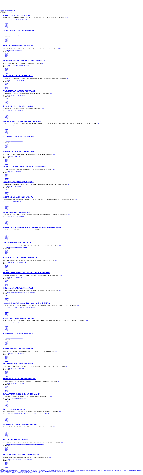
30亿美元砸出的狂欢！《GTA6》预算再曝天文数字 (18, 333)
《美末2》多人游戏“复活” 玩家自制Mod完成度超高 (18, 45)
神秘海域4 (24, 95)
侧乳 (133, 470)
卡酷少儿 (81, 470)
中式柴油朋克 (105, 470)
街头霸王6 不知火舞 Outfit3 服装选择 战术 (32, 470)
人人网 (6, 27)
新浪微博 (6, 24)
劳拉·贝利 (13, 201)
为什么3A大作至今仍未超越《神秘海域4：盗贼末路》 (18, 318)
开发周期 (22, 19)
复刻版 (14, 80)
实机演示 (14, 216)
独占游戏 (17, 247)
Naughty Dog (13, 292)
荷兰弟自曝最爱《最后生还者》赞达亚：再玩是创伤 (18, 106)
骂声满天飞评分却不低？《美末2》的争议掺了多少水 (18, 30)
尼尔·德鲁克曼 (13, 95)
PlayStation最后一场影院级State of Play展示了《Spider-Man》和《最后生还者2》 (27, 303)
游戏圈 (18, 186)
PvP (15, 171)
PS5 (15, 262)
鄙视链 (15, 186)
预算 (14, 338)
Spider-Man (22, 65)
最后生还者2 (8, 19)
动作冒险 (22, 216)
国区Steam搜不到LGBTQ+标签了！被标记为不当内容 (19, 151)
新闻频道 (5, 10)
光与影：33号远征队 (15, 413)
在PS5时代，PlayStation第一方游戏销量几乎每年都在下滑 (20, 257)
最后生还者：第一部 (15, 459)
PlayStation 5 (20, 292)
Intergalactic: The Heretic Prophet (29, 292)
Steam (12, 141)
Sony (17, 292)
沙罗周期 (14, 353)
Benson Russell (29, 459)
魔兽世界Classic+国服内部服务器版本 (24, 471)
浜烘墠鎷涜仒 (8, 472)
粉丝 (20, 186)
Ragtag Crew (37, 471)
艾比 (16, 201)
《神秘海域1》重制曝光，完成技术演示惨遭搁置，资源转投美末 (22, 121)
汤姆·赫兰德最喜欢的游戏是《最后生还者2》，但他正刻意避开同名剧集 (24, 60)
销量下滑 (20, 247)
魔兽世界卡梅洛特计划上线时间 (68, 471)
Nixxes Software (21, 80)
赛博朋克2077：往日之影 (34, 444)
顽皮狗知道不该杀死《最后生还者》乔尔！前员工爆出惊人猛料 (21, 394)
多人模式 (12, 50)
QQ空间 (6, 23)
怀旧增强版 (124, 470)
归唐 (12, 216)
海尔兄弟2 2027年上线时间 (88, 470)
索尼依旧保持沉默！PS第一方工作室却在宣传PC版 (18, 76)
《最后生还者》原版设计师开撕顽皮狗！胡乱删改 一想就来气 (21, 454)
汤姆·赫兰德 (17, 65)
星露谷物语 (41, 444)
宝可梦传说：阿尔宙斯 (15, 444)
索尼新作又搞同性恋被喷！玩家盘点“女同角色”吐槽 (18, 348)
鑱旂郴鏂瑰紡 (26, 472)
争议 (14, 35)
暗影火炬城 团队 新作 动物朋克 (9, 470)
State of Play (13, 307)
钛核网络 (52, 470)
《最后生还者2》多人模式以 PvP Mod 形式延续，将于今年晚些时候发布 (24, 167)
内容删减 (25, 19)
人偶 (20, 201)
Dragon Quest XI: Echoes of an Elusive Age (36, 413)
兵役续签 (140, 470)
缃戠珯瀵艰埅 (38, 472)
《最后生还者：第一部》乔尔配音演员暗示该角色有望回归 (20, 424)
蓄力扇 (13, 471)
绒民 (16, 471)
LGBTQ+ (17, 141)
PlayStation (13, 247)
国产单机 (18, 216)
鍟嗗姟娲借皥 (20, 472)
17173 (1, 10)
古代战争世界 (99, 470)
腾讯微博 (6, 25)
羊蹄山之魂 (21, 353)
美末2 (12, 35)
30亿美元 (17, 338)
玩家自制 (18, 50)
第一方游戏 (25, 247)
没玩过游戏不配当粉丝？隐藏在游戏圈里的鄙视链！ (18, 182)
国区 (14, 141)
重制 (17, 125)
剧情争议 (23, 383)
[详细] (66, 17)
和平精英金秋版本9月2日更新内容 (72, 470)
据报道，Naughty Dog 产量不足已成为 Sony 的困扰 (18, 288)
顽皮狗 (12, 19)
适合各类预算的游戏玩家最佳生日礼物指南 (15, 439)
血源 (18, 201)
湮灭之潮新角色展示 (20, 470)
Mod (15, 50)
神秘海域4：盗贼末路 (15, 322)
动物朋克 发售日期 (61, 470)
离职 (20, 95)
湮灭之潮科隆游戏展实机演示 (56, 471)
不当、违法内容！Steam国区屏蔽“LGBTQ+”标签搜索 (19, 136)
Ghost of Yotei (23, 262)
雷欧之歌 (56, 470)
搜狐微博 (6, 26)
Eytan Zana (20, 277)
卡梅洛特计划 (129, 470)
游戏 (22, 110)
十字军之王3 (47, 413)
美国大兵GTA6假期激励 (45, 470)
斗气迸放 (33, 471)
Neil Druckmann (23, 398)
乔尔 (12, 383)
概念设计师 (16, 277)
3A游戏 (23, 322)
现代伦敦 (48, 471)
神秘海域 (12, 125)
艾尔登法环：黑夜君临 (24, 444)
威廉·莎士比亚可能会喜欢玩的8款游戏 (14, 409)
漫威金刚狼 (22, 307)
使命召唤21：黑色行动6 (23, 413)
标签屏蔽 (21, 141)
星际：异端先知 (17, 19)
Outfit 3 (1, 470)
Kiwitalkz (21, 338)
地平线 (18, 353)
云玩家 (12, 186)
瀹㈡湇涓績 (32, 472)
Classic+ (95, 470)
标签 (20, 156)
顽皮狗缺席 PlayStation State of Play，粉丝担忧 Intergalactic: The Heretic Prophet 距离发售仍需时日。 (33, 227)
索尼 (12, 80)
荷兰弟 (12, 110)
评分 (16, 35)
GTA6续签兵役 (43, 471)
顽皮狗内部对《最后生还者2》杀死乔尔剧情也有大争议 (19, 379)
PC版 (21, 50)
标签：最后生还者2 (11, 10)
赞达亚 (15, 110)
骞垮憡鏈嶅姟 (14, 472)
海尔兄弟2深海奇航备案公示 (6, 471)
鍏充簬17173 (2, 472)
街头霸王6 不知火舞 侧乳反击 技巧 (115, 470)
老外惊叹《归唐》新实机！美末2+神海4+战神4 (16, 212)
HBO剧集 (27, 65)
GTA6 (12, 338)
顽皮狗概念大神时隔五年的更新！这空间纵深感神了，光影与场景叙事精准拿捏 (26, 273)
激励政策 (136, 470)
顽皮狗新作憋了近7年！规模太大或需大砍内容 (16, 15)
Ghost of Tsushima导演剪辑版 (30, 307)
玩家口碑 (19, 35)
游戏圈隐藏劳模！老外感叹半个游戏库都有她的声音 (18, 197)
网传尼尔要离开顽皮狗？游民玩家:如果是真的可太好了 (19, 91)
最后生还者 (13, 65)
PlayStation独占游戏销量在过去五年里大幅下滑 (17, 242)
